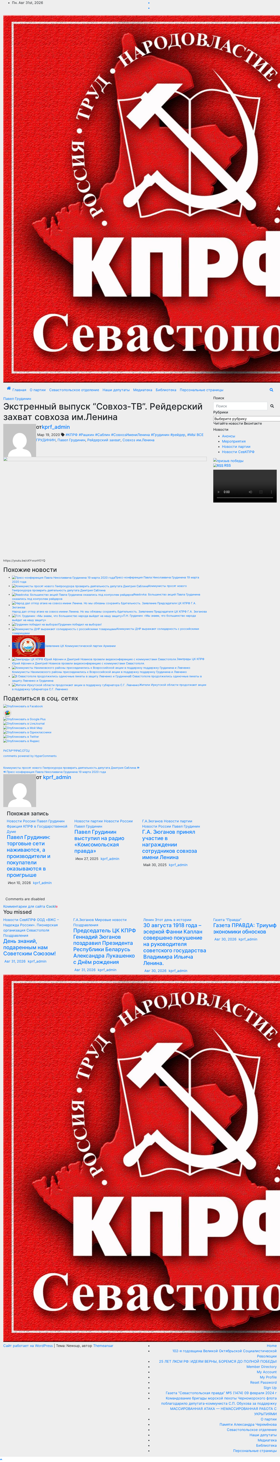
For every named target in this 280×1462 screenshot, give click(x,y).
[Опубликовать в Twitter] (21, 736)
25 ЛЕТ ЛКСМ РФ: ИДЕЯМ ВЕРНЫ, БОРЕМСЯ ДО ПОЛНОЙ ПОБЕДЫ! (218, 1361)
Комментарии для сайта (30, 906)
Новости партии (89, 821)
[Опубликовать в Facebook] (23, 706)
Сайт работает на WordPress (28, 1345)
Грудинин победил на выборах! (80, 624)
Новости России (22, 821)
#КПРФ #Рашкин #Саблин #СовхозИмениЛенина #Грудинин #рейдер (125, 434)
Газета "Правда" (227, 919)
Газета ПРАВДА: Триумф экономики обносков (244, 928)
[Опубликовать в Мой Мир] (22, 727)
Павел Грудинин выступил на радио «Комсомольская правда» (99, 841)
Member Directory (262, 1366)
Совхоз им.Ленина (138, 440)
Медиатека (142, 390)
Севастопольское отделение (74, 390)
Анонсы (228, 436)
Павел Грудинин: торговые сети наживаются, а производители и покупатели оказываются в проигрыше (28, 856)
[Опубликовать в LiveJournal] (24, 723)
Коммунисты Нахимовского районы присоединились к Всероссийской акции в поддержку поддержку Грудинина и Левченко (99, 672)
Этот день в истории (173, 919)
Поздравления (15, 935)
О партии (38, 390)
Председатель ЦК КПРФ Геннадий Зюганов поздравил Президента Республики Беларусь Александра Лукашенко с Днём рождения (104, 946)
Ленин (149, 919)
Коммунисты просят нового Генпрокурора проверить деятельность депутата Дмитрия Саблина (70, 767)
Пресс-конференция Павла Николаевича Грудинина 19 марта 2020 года (56, 772)
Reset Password (263, 1382)
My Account (267, 1372)
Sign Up (270, 1387)
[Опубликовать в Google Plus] (24, 719)
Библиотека (166, 390)
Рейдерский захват (104, 440)
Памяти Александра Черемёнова (248, 1424)
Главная (19, 390)
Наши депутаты (116, 390)
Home (272, 1345)
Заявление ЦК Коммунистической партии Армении (80, 646)
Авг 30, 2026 (155, 970)
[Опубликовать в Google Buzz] (7, 712)
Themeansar (103, 1345)
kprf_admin (56, 427)
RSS (227, 465)
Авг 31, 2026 (15, 961)
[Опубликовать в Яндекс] (21, 740)
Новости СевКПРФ (238, 452)
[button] (271, 390)
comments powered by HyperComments (30, 756)
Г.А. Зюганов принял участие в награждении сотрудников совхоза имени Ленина (169, 844)
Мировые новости (111, 919)
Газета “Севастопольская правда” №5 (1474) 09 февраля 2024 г (221, 1393)
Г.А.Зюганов (153, 821)
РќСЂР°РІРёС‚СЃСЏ (16, 750)
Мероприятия (234, 441)
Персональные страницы (201, 390)
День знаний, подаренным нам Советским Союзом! (29, 947)
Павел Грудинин (17, 398)
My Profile (268, 1377)
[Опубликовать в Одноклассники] (27, 732)
